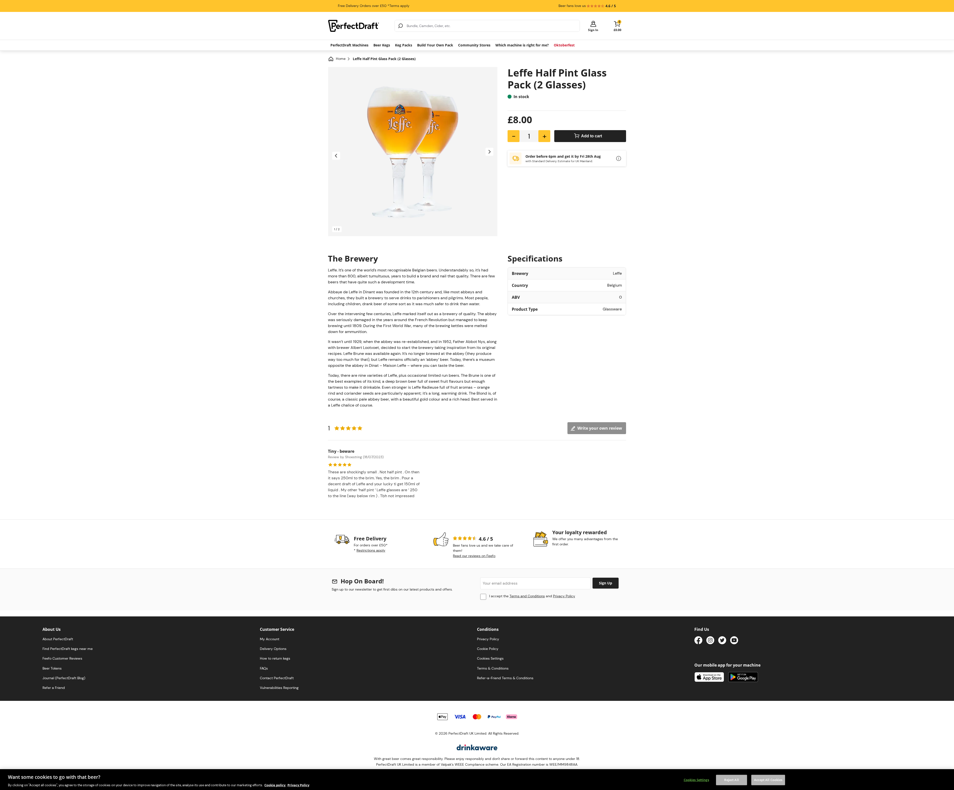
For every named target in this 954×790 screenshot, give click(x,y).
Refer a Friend (53, 687)
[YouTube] (734, 641)
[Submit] (400, 26)
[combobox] (487, 26)
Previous (336, 156)
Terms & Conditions (493, 668)
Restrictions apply (371, 550)
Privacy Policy (564, 596)
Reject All (731, 779)
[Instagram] (710, 641)
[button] (593, 26)
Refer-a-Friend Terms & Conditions (505, 678)
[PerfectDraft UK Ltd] (358, 26)
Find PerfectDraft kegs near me (67, 648)
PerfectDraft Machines (349, 45)
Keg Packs (403, 45)
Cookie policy (275, 785)
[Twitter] (722, 641)
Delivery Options (273, 648)
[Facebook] (698, 641)
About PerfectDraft (57, 639)
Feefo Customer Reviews (62, 658)
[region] (477, 779)
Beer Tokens (52, 668)
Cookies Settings (696, 779)
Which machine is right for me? (522, 45)
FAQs (264, 668)
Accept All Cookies (768, 779)
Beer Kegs (381, 45)
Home (341, 58)
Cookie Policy (487, 648)
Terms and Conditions (527, 596)
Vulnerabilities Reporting (279, 687)
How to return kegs (275, 658)
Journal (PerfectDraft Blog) (63, 678)
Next (489, 152)
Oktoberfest (564, 45)
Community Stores (474, 45)
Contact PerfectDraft (277, 678)
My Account (269, 639)
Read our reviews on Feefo (474, 556)
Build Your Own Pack (435, 45)
